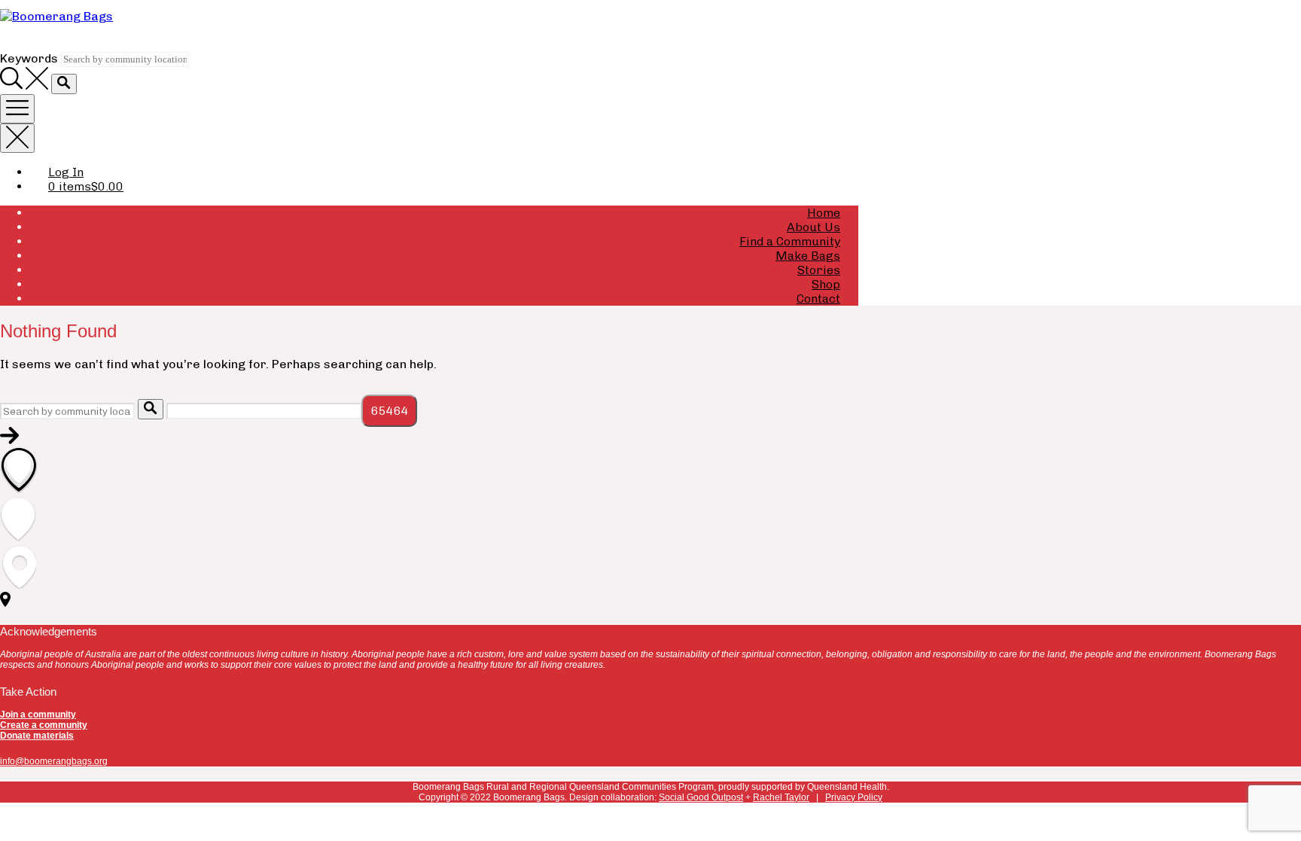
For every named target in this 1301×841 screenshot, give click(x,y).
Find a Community (789, 241)
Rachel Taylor (781, 797)
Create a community (43, 725)
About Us (813, 227)
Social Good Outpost (701, 797)
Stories (818, 270)
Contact (818, 298)
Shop (826, 284)
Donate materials (37, 735)
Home (823, 213)
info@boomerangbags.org (54, 761)
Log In (66, 172)
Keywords (29, 58)
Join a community (38, 714)
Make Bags (807, 255)
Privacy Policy (853, 797)
